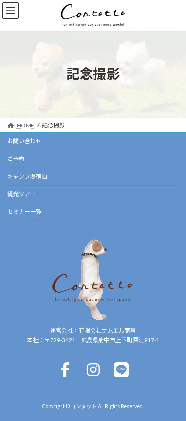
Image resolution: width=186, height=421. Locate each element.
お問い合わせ (24, 141)
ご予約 (15, 158)
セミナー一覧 (24, 211)
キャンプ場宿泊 (27, 176)
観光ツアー (21, 194)
